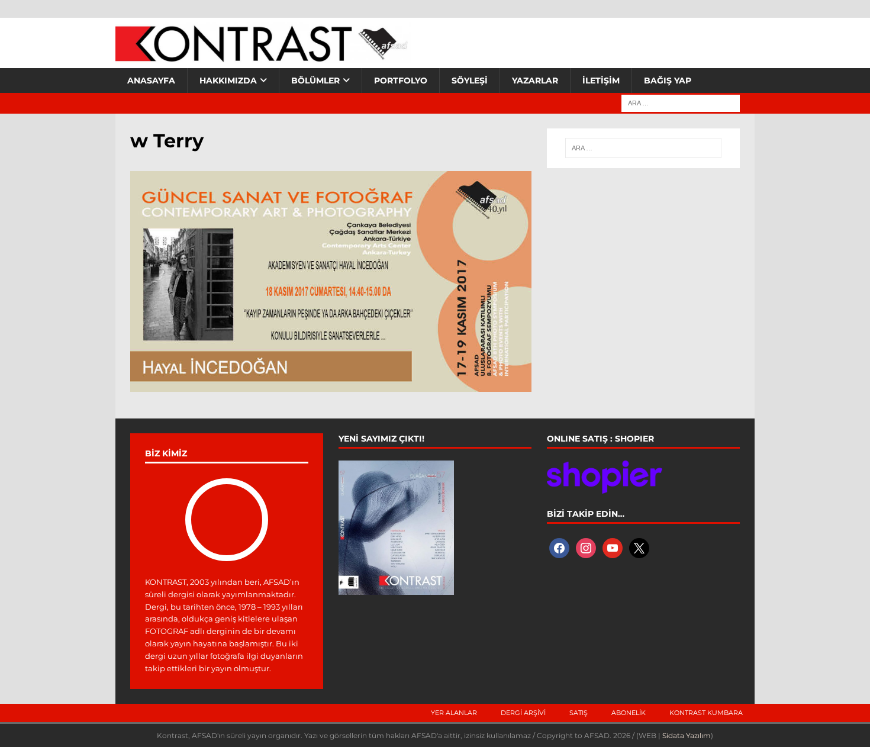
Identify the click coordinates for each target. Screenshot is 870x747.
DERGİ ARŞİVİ (523, 713)
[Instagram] (586, 547)
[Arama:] (680, 102)
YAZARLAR (535, 80)
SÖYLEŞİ (470, 80)
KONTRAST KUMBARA (706, 713)
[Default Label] (612, 547)
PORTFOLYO (400, 80)
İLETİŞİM (601, 80)
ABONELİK (628, 713)
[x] (639, 547)
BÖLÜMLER (315, 80)
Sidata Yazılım (686, 735)
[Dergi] (263, 56)
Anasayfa (151, 80)
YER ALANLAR (454, 713)
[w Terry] (330, 384)
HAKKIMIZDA (228, 80)
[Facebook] (559, 547)
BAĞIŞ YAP (667, 80)
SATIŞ (578, 713)
